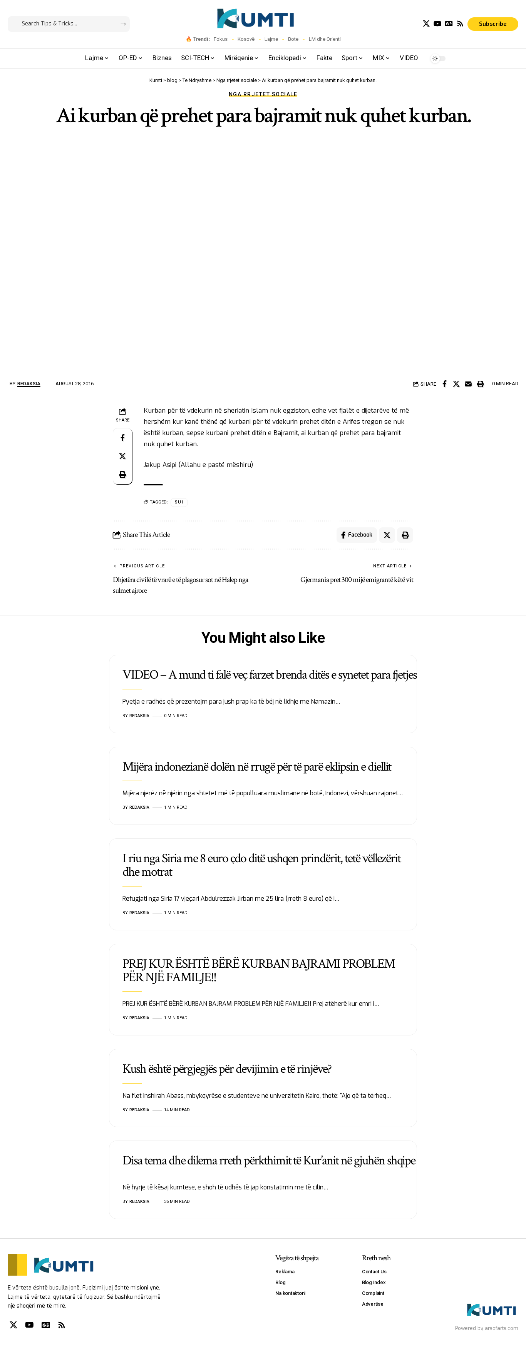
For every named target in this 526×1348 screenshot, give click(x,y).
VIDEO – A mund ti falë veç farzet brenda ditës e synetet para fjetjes (269, 674)
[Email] (468, 384)
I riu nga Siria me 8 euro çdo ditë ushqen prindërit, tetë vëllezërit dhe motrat (261, 865)
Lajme (271, 39)
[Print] (480, 384)
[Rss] (460, 24)
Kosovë (246, 39)
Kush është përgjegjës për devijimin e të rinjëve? (226, 1068)
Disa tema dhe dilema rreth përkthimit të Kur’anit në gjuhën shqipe (268, 1160)
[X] (426, 24)
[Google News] (449, 24)
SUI (179, 502)
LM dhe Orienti (325, 39)
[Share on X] (456, 384)
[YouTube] (437, 24)
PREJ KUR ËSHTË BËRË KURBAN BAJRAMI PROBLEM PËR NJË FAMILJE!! (258, 970)
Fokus (221, 39)
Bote (293, 39)
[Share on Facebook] (444, 384)
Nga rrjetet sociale (263, 94)
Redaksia (28, 383)
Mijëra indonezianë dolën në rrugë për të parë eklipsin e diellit (256, 766)
